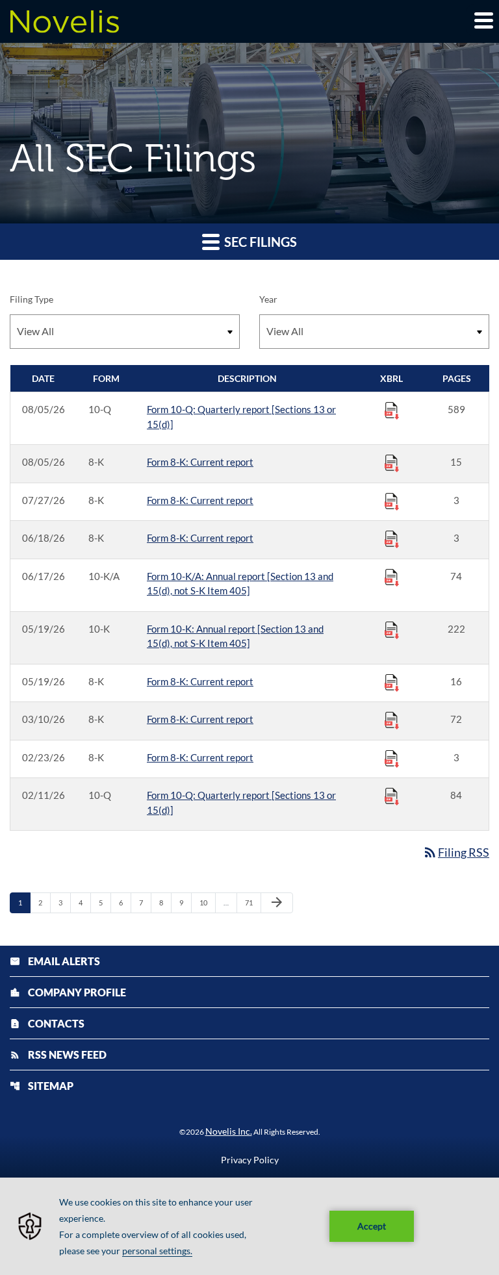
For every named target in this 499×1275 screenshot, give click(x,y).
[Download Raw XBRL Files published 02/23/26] (392, 758)
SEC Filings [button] (259, 241)
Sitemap (41, 1085)
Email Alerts (55, 961)
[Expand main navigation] (483, 20)
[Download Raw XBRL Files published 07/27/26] (392, 501)
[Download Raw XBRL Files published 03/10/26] (392, 719)
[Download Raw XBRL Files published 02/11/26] (392, 795)
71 (252, 902)
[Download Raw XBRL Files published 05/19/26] (392, 629)
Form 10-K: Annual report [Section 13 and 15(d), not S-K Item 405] (235, 636)
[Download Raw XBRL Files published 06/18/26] (392, 538)
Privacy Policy (250, 1160)
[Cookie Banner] (249, 1226)
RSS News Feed (58, 1054)
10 (207, 902)
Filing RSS (455, 852)
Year (268, 299)
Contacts (47, 1023)
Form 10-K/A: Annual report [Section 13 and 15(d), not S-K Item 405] (240, 583)
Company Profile (68, 992)
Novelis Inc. (228, 1131)
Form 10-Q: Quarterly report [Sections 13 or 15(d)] (241, 416)
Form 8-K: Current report (200, 462)
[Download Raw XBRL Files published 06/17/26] (392, 577)
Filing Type (31, 299)
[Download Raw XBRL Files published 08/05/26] (392, 410)
